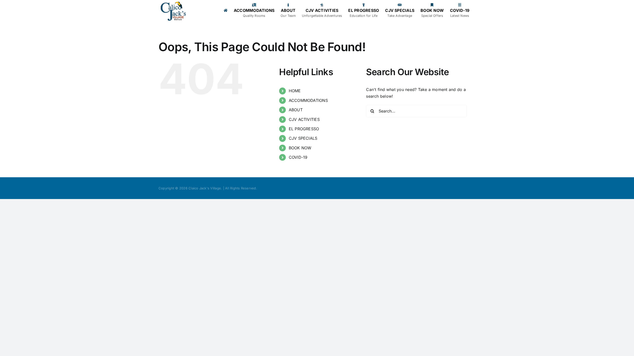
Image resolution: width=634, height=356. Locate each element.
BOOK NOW (300, 147)
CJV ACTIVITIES (304, 119)
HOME (295, 90)
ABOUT (296, 109)
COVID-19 (298, 157)
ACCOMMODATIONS (308, 100)
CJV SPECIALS (303, 138)
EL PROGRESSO (304, 128)
